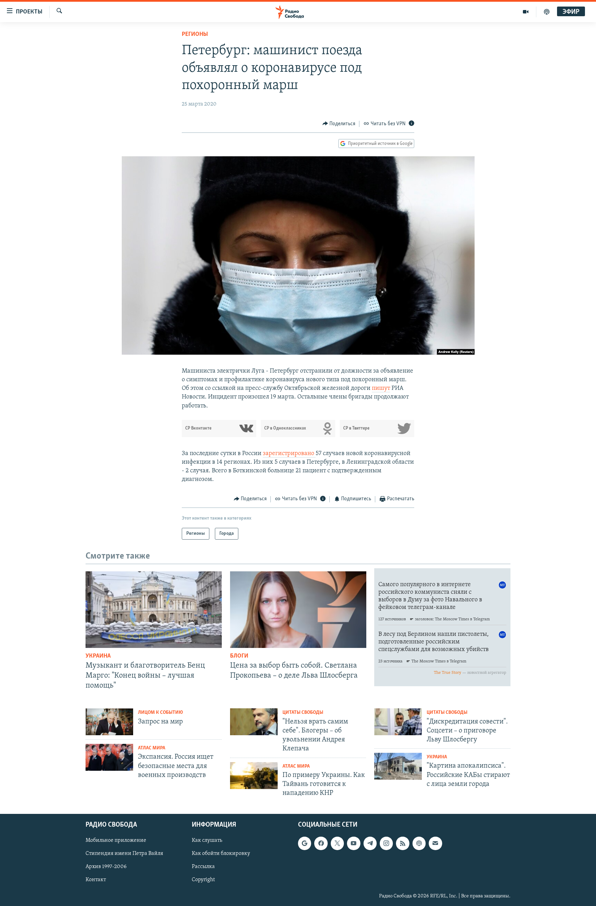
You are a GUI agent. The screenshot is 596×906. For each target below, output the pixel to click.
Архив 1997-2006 (106, 867)
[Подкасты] (419, 843)
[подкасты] (546, 12)
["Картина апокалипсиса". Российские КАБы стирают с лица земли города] (398, 766)
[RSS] (402, 843)
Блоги (239, 656)
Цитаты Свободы (302, 712)
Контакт (96, 880)
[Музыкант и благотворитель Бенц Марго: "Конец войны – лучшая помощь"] (154, 609)
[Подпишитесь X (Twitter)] (337, 843)
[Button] (339, 123)
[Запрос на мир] (109, 721)
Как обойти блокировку (221, 854)
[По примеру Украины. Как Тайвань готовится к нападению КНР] (254, 775)
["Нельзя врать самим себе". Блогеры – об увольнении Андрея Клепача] (254, 721)
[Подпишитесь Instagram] (386, 843)
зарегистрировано (289, 454)
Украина (98, 656)
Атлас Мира (151, 748)
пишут (381, 388)
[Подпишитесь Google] (304, 843)
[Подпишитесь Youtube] (353, 843)
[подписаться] (435, 843)
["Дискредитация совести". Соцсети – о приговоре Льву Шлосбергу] (398, 721)
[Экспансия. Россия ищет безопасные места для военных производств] (109, 757)
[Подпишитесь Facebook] (320, 843)
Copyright (203, 880)
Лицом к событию (160, 712)
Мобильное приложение (116, 841)
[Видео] (525, 12)
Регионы (195, 34)
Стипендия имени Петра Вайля (124, 854)
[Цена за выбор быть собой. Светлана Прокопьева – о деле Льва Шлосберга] (298, 609)
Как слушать (207, 841)
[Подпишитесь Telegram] (370, 843)
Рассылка (203, 867)
